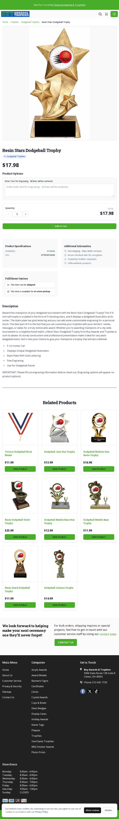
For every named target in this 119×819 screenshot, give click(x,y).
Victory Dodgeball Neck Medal (18, 453)
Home (5, 22)
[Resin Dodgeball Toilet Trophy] (20, 495)
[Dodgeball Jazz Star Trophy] (59, 427)
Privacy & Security (11, 686)
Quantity (10, 208)
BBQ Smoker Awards (42, 746)
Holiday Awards (39, 719)
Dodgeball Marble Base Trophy (96, 521)
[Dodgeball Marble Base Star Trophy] (59, 495)
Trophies (14, 22)
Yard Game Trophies (42, 741)
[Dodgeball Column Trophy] (59, 563)
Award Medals (39, 675)
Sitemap (6, 691)
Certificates (37, 686)
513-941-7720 (99, 682)
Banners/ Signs (39, 680)
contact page (108, 634)
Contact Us (65, 642)
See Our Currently (59, 5)
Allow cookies (92, 810)
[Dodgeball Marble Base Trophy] (99, 495)
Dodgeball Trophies (30, 22)
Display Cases (38, 713)
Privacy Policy (41, 811)
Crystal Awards (39, 697)
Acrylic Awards (39, 669)
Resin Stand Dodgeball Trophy (17, 589)
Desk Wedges (38, 708)
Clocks (34, 691)
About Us (7, 675)
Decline (108, 810)
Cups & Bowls (38, 702)
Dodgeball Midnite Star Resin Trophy (96, 453)
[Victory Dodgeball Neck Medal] (20, 427)
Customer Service (11, 680)
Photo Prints (38, 752)
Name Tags (37, 724)
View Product (20, 469)
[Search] (100, 14)
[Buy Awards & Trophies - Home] (49, 14)
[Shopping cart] (106, 14)
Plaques (35, 730)
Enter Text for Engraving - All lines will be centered (29, 181)
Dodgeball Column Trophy (59, 587)
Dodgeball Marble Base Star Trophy (59, 521)
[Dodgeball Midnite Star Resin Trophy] (99, 427)
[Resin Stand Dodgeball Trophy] (20, 563)
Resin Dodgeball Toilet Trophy (17, 521)
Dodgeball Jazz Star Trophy (59, 451)
